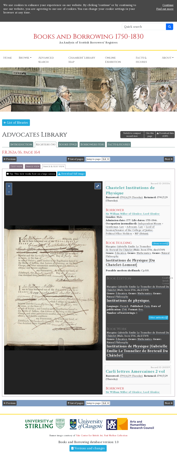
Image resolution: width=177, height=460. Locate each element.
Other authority (157, 317)
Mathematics (144, 253)
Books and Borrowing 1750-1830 (88, 36)
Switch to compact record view (132, 134)
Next (167, 159)
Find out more (165, 9)
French (124, 306)
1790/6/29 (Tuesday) (131, 197)
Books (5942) (68, 144)
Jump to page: (93, 159)
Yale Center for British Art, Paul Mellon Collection (101, 435)
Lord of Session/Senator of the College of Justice (130, 228)
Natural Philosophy (117, 296)
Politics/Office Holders (119, 233)
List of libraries (17, 122)
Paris (147, 306)
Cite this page (150, 134)
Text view (16, 166)
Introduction (21, 144)
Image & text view (53, 166)
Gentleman (112, 227)
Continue (168, 5)
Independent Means (149, 223)
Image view (32, 166)
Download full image (72, 173)
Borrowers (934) (92, 144)
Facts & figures (119, 144)
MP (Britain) (141, 233)
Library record (159, 243)
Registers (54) (45, 144)
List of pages (76, 159)
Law (121, 227)
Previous (11, 159)
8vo (141, 309)
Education (120, 253)
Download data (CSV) (166, 134)
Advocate (132, 227)
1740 (124, 309)
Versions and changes (89, 448)
